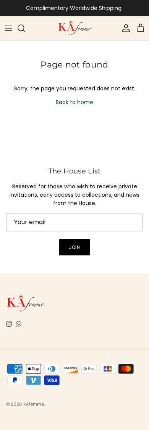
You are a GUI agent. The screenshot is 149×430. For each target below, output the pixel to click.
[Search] (25, 28)
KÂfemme (33, 404)
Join (75, 247)
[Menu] (8, 28)
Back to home (74, 102)
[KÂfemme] (75, 28)
